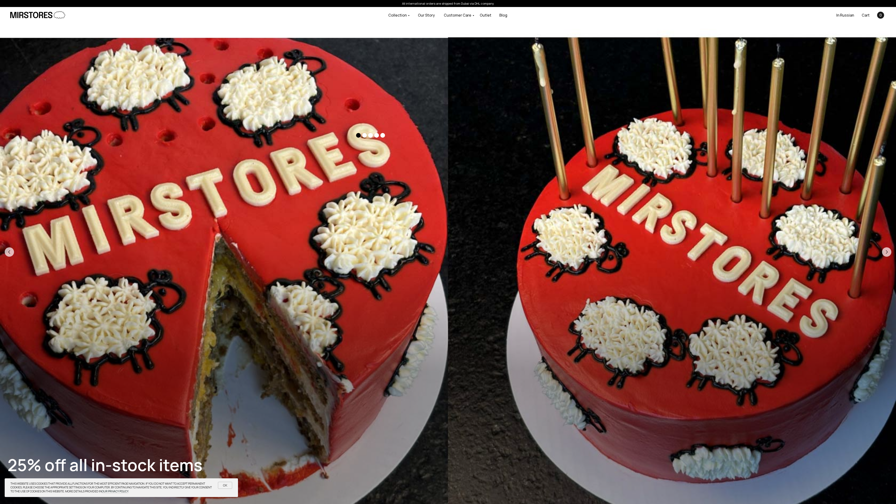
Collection (397, 15)
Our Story (426, 15)
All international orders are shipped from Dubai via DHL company (448, 3)
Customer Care (457, 15)
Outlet (485, 15)
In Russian (845, 15)
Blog (503, 15)
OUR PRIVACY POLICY (115, 491)
